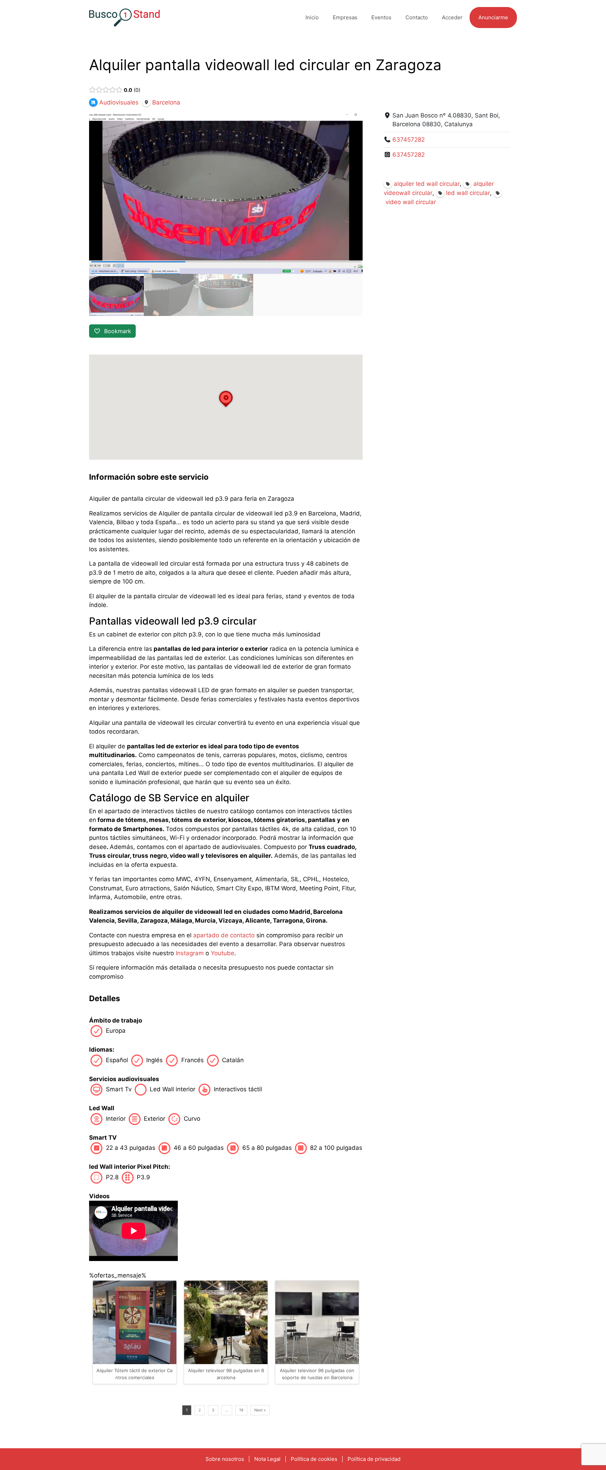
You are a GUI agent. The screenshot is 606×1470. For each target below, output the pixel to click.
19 (241, 1410)
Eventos (381, 17)
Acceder (452, 17)
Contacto (416, 17)
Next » (260, 1410)
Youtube (222, 953)
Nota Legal (267, 1459)
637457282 (408, 139)
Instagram (190, 953)
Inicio (312, 17)
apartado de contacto (224, 935)
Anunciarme (493, 17)
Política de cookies (314, 1459)
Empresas (345, 17)
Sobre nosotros (225, 1459)
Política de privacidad (374, 1459)
